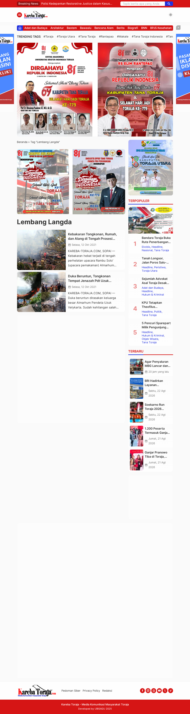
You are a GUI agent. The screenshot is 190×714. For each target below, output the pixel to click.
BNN (144, 28)
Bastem (72, 28)
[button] (169, 3)
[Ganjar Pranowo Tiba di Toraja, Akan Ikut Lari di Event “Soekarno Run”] (136, 460)
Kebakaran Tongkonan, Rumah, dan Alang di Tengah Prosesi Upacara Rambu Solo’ (92, 238)
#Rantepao (106, 36)
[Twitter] (165, 701)
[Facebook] (142, 701)
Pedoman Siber (70, 701)
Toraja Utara (149, 270)
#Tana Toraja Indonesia (147, 36)
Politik (158, 311)
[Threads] (153, 701)
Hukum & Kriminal (153, 294)
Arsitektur (57, 28)
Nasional (147, 250)
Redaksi (107, 701)
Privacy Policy (91, 701)
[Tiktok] (170, 701)
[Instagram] (148, 701)
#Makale (122, 36)
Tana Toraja (161, 250)
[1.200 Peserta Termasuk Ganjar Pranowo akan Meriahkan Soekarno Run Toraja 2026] (136, 436)
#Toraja (48, 36)
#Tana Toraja (87, 36)
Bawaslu (85, 28)
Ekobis (146, 247)
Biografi (133, 28)
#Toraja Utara (66, 36)
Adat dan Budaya (35, 28)
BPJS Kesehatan (161, 28)
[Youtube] (159, 701)
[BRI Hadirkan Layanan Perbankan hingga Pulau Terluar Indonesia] (136, 388)
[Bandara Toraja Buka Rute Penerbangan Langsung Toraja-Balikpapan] (150, 220)
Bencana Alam (104, 28)
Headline (157, 247)
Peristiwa (160, 267)
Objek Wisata (150, 339)
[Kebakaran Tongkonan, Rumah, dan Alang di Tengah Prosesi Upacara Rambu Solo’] (41, 250)
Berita (121, 28)
